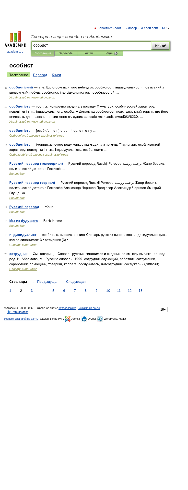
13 (140, 291)
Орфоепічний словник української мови (36, 135)
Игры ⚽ (112, 53)
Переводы (66, 53)
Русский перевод (24, 207)
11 (119, 291)
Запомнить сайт (109, 28)
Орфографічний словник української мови (38, 154)
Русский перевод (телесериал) (36, 163)
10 (108, 291)
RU (164, 28)
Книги (88, 53)
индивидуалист (22, 235)
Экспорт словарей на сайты (21, 318)
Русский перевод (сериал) (32, 183)
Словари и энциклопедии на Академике (71, 36)
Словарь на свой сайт (142, 28)
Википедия (16, 173)
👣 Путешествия (17, 311)
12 (130, 291)
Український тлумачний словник (32, 97)
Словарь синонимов (23, 245)
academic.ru (15, 51)
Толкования (42, 53)
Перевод (40, 75)
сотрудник (18, 254)
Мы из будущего (23, 221)
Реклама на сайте (89, 307)
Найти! (160, 46)
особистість (20, 106)
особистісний (21, 87)
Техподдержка (67, 307)
